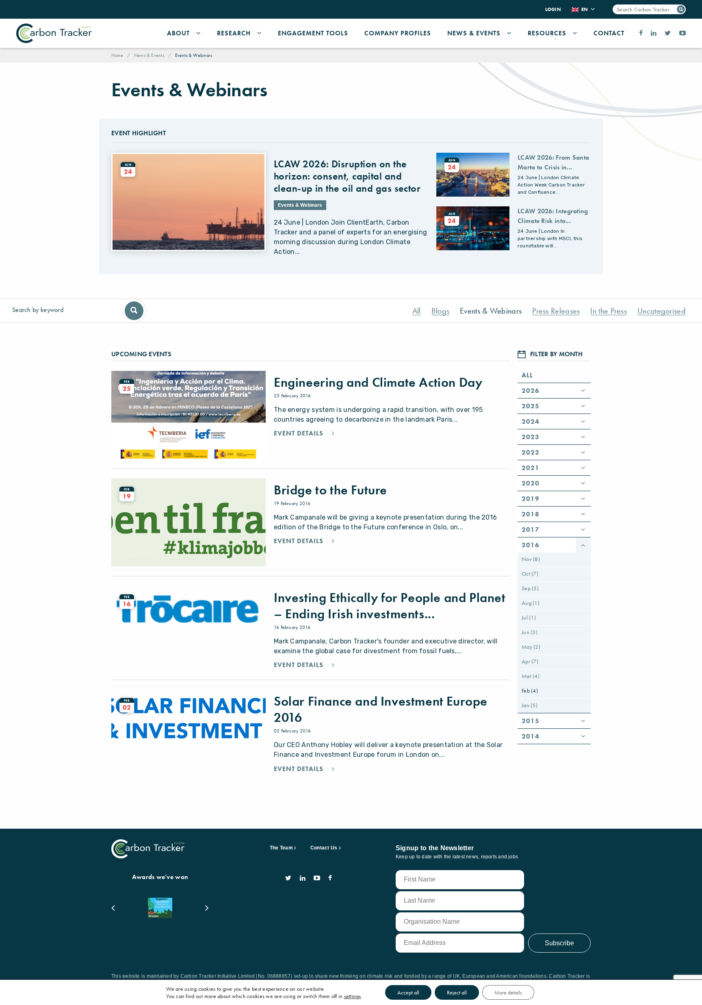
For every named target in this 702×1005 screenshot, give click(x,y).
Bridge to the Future (330, 490)
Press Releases (556, 311)
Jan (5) (529, 705)
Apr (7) (530, 661)
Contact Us (323, 848)
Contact (609, 33)
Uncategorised (661, 311)
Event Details (299, 433)
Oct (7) (530, 573)
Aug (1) (531, 602)
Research (234, 33)
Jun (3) (529, 632)
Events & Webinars (491, 311)
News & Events (473, 33)
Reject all (457, 992)
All (416, 311)
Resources (547, 33)
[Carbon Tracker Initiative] (54, 33)
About (178, 33)
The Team (281, 848)
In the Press (608, 311)
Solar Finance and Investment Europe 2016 (381, 709)
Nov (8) (531, 559)
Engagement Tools (313, 33)
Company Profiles (397, 33)
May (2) (531, 646)
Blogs (440, 311)
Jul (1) (529, 617)
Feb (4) (530, 690)
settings (352, 996)
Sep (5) (530, 588)
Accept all (408, 992)
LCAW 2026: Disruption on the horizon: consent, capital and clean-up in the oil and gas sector (347, 176)
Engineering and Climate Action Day (378, 382)
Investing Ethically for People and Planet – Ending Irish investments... (390, 605)
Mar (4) (531, 676)
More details (508, 992)
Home (117, 55)
